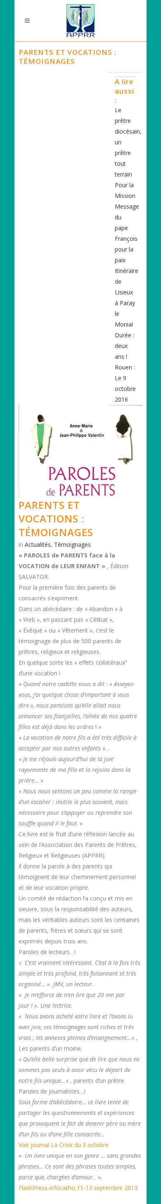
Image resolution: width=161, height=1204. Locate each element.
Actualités (38, 544)
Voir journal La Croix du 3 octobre (64, 1145)
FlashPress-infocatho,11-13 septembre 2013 (78, 1188)
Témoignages (72, 544)
